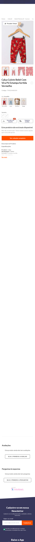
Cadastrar (27, 523)
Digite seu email (8, 519)
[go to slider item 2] (21, 71)
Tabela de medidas (27, 121)
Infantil (10, 19)
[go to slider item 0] (5, 71)
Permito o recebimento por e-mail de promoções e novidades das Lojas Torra (15, 529)
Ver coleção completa (17, 138)
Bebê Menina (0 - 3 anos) (22, 19)
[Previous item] (1, 2)
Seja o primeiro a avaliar (17, 456)
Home (3, 19)
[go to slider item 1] (13, 71)
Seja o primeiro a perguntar (17, 480)
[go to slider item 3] (29, 71)
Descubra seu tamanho (10, 121)
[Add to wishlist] (31, 83)
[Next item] (33, 2)
